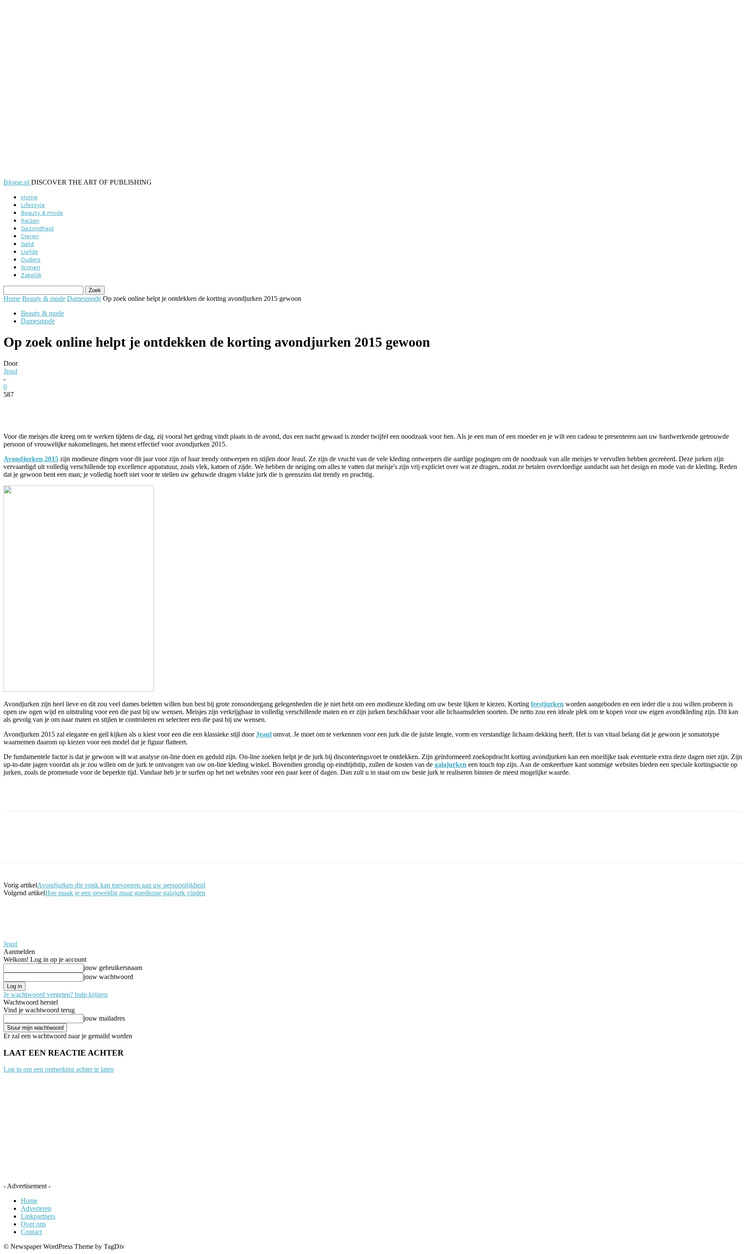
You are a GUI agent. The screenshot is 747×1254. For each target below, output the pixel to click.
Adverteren (36, 1208)
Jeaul (10, 371)
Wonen (30, 267)
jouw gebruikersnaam (112, 967)
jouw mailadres (104, 1018)
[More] (214, 408)
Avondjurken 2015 (30, 459)
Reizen (30, 220)
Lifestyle (33, 205)
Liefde (29, 252)
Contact (31, 1231)
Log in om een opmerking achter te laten (58, 1069)
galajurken (450, 764)
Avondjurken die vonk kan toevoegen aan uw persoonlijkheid (121, 885)
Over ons (33, 1224)
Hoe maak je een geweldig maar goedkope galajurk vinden (125, 893)
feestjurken (547, 704)
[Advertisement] (104, 796)
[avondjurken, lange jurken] (78, 689)
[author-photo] (24, 936)
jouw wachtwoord (108, 976)
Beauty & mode (42, 213)
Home (29, 197)
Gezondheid (37, 228)
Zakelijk (31, 275)
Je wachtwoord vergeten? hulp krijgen (55, 994)
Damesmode (84, 298)
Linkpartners (38, 1216)
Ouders (31, 259)
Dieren (30, 236)
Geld (27, 244)
